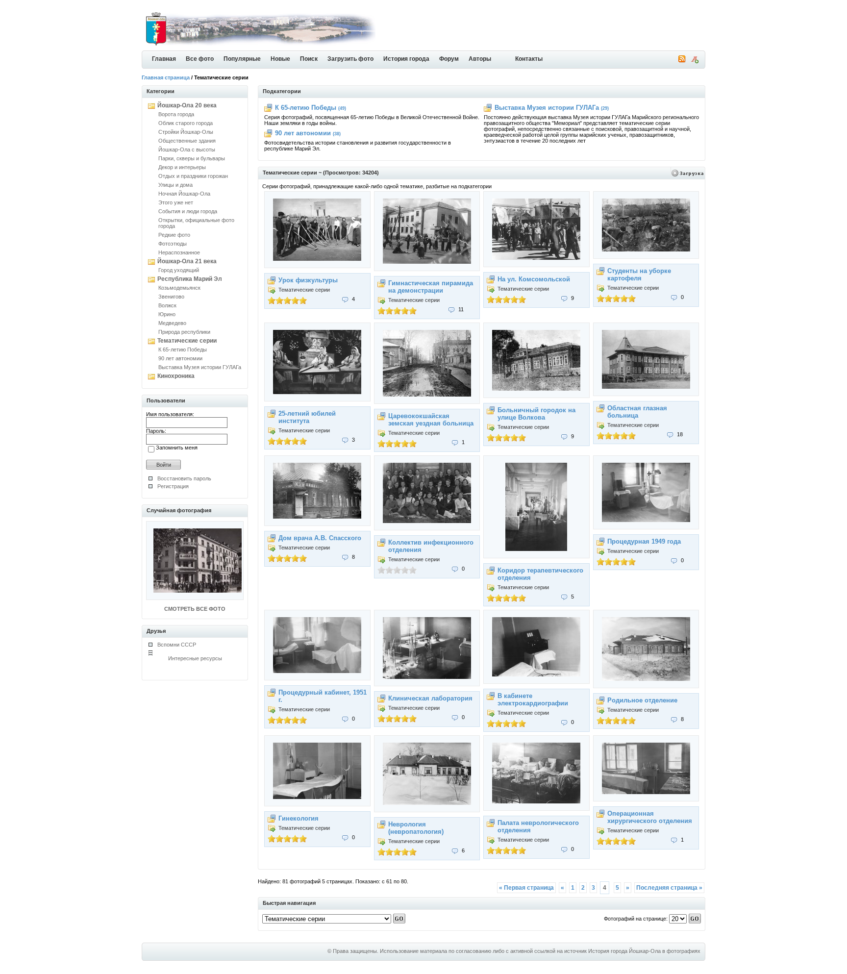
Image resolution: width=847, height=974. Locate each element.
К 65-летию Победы (182, 349)
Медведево (172, 323)
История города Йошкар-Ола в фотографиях (644, 951)
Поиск (309, 58)
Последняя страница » (669, 887)
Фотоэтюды (172, 244)
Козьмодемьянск (179, 288)
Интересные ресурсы (195, 658)
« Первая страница (526, 887)
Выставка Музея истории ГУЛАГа (199, 367)
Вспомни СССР (176, 645)
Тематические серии (187, 340)
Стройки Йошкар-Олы (185, 132)
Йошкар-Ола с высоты (186, 149)
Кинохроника (176, 376)
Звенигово (171, 297)
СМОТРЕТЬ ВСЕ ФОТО (194, 609)
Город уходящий (178, 270)
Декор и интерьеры (182, 167)
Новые (280, 58)
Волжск (167, 305)
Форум (449, 58)
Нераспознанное (179, 252)
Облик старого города (185, 123)
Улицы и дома (175, 185)
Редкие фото (174, 235)
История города (406, 58)
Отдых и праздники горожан (193, 176)
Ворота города (176, 114)
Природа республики (184, 332)
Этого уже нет (175, 202)
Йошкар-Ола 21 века (187, 261)
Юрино (166, 314)
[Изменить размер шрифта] (694, 61)
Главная (164, 58)
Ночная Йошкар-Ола (184, 194)
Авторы (480, 58)
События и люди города (187, 211)
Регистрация (173, 486)
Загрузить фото (350, 58)
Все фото (200, 58)
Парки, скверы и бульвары (191, 158)
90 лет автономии (180, 358)
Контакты (529, 58)
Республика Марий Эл (189, 278)
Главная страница (166, 77)
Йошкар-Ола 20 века (187, 105)
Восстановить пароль (184, 478)
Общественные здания (187, 141)
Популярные (242, 58)
